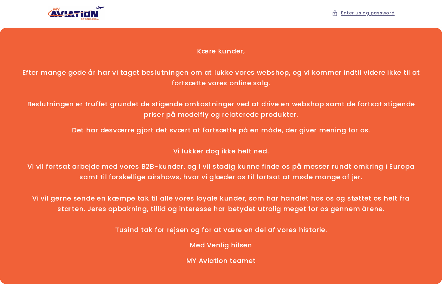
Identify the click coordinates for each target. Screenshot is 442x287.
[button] (363, 13)
